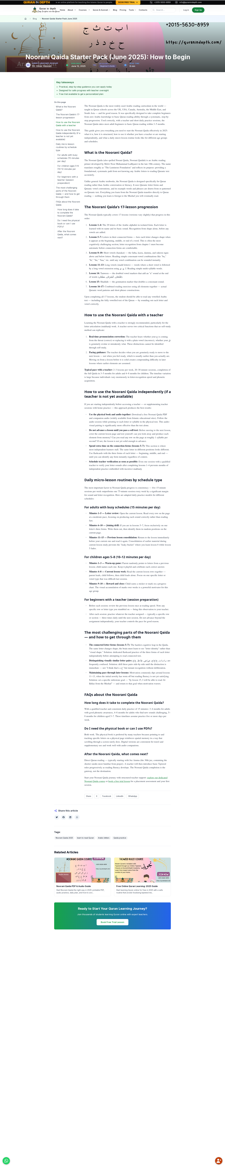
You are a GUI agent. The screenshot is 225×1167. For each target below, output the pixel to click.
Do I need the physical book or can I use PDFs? (68, 223)
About (70, 10)
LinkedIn (119, 796)
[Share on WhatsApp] (77, 817)
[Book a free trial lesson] (218, 1160)
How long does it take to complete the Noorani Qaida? (68, 212)
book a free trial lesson (119, 781)
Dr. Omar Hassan (42, 66)
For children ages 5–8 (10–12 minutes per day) (68, 169)
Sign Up (198, 10)
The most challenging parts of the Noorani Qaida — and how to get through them (68, 192)
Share (88, 796)
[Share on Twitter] (56, 817)
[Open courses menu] (89, 10)
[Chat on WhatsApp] (6, 1160)
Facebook (106, 796)
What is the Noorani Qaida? (66, 108)
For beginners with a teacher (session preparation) (67, 179)
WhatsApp (132, 796)
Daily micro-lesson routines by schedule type (66, 147)
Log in (186, 10)
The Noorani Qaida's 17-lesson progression (68, 116)
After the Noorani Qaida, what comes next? (66, 234)
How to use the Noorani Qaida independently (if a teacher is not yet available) (68, 135)
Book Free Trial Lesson (112, 922)
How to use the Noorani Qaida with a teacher (68, 124)
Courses (83, 10)
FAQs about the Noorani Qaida (68, 203)
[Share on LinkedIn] (70, 817)
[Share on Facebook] (63, 817)
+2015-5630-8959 (162, 2)
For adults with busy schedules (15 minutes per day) (68, 158)
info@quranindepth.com (190, 2)
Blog (35, 19)
